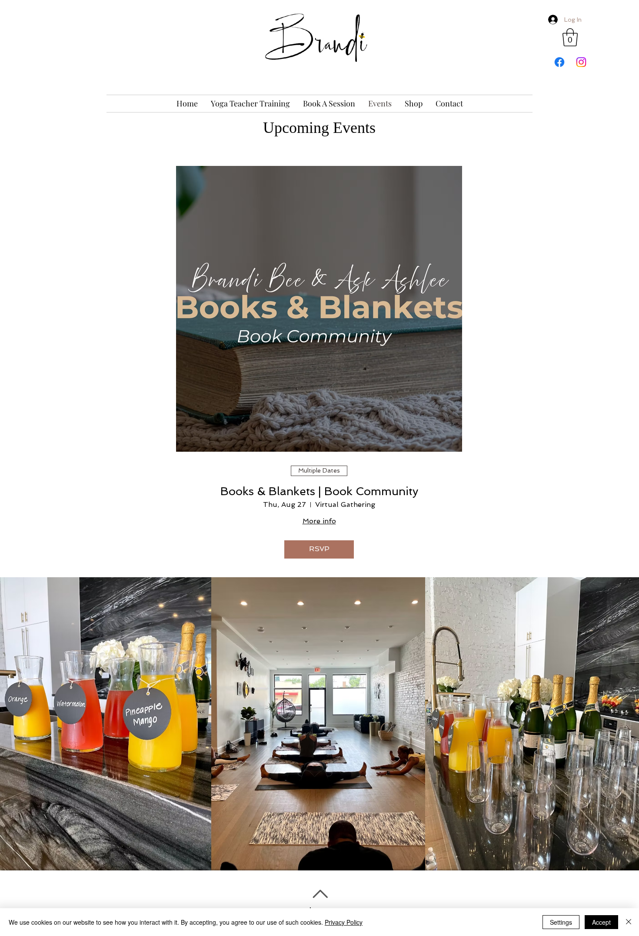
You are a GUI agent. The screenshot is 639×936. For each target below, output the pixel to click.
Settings (561, 922)
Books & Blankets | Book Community (319, 491)
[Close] (628, 922)
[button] (570, 37)
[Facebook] (559, 62)
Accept (601, 922)
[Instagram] (581, 62)
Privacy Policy (344, 922)
